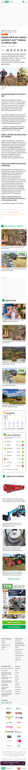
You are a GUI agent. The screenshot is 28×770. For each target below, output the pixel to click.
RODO (3, 649)
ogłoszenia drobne (15, 476)
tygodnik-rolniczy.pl (5, 30)
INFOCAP (17, 685)
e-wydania (17, 691)
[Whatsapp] (21, 50)
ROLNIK (15, 214)
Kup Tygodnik (4, 670)
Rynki (16, 670)
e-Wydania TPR (18, 653)
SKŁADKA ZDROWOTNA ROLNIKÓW (12, 212)
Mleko (16, 681)
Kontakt (3, 641)
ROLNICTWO (21, 214)
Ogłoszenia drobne (19, 649)
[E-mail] (18, 50)
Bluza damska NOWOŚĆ (7, 691)
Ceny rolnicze (18, 687)
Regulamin (4, 647)
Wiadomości (18, 668)
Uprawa (17, 677)
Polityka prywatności (6, 645)
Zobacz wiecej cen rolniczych (11, 469)
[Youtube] (8, 703)
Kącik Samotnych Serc (20, 655)
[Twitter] (11, 50)
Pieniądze (14, 30)
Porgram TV (17, 657)
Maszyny (17, 679)
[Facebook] (8, 50)
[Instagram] (5, 703)
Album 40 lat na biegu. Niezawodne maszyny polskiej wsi (6, 674)
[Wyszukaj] (26, 1)
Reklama (3, 643)
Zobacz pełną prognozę (9, 428)
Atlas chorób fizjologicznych (5, 685)
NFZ (2, 217)
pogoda (10, 413)
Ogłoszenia (17, 693)
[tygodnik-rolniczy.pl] (9, 2)
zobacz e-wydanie (14, 622)
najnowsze (10, 300)
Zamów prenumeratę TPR (7, 668)
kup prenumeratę (14, 627)
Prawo (16, 674)
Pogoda (17, 647)
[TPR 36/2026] (14, 601)
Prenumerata (18, 689)
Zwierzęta (17, 683)
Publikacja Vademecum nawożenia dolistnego (7, 681)
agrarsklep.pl (18, 659)
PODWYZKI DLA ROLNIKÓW (6, 214)
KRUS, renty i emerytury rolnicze (8, 32)
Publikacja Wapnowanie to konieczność (7, 678)
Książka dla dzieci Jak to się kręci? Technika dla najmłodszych (7, 694)
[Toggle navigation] (2, 1)
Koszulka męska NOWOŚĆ (5, 688)
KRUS (2, 212)
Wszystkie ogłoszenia (14, 578)
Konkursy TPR (18, 651)
